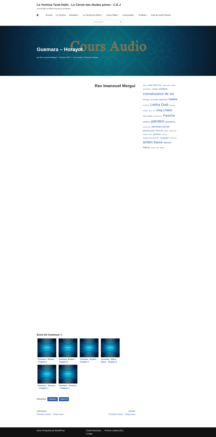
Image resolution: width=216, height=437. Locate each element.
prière (150, 134)
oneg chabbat (148, 116)
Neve (39, 430)
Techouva (173, 138)
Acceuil (49, 15)
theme (158, 142)
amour (145, 85)
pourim (145, 134)
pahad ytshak (158, 116)
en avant (154, 99)
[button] (78, 15)
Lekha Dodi (159, 105)
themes (167, 142)
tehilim (148, 142)
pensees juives (161, 126)
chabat (155, 89)
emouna (146, 100)
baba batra (166, 85)
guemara (52, 399)
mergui (145, 111)
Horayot (95, 57)
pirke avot (173, 131)
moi (150, 111)
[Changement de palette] (38, 15)
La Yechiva (61, 15)
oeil (154, 110)
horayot (64, 399)
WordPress (60, 430)
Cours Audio (77, 57)
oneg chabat (164, 110)
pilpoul (166, 131)
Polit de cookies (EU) (114, 430)
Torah (153, 148)
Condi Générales (93, 430)
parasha (146, 122)
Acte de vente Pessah (160, 15)
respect (164, 134)
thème (146, 147)
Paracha (169, 115)
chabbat (163, 89)
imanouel (146, 105)
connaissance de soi (158, 94)
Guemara (87, 57)
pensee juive (146, 127)
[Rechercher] (121, 21)
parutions (170, 121)
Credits (89, 434)
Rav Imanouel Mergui (48, 57)
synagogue (164, 138)
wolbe (162, 148)
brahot (173, 85)
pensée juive (149, 130)
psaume (157, 134)
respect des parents (151, 138)
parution (157, 121)
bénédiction (147, 89)
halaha (173, 99)
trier (157, 148)
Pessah (159, 130)
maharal (172, 105)
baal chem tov (155, 85)
